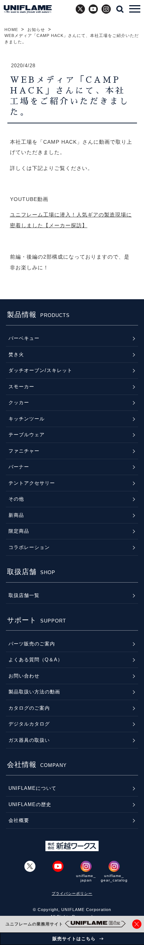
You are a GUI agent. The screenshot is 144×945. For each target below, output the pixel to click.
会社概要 (18, 820)
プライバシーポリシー (72, 893)
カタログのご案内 (29, 708)
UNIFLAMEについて (32, 788)
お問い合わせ (24, 676)
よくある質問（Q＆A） (35, 659)
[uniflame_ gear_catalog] (114, 866)
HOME (11, 29)
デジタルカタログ (29, 724)
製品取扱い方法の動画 (34, 692)
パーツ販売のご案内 (31, 644)
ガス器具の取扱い (29, 740)
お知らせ (36, 29)
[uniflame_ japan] (86, 866)
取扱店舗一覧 (24, 595)
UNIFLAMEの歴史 (29, 804)
